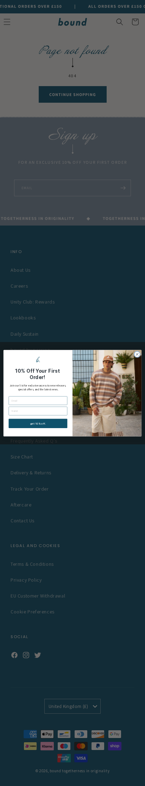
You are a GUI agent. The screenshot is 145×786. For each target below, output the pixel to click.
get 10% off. (38, 423)
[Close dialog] (137, 354)
